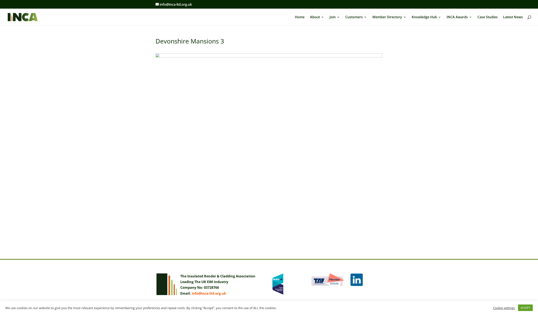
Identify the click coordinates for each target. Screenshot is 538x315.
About (315, 17)
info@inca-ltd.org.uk (209, 293)
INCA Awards (457, 17)
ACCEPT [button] (525, 308)
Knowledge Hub (424, 17)
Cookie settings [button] (504, 308)
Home (300, 17)
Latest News (513, 17)
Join (333, 17)
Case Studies (487, 17)
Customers (354, 17)
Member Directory (387, 17)
